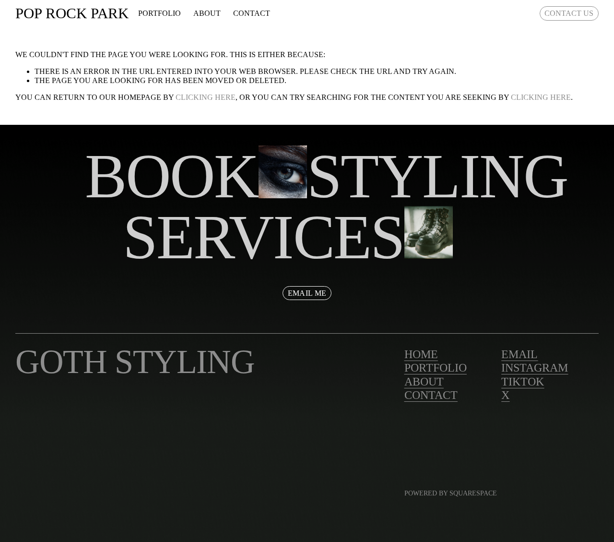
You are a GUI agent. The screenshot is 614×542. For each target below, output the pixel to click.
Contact (251, 13)
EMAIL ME (307, 293)
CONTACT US (568, 13)
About (207, 13)
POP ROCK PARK (72, 13)
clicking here (206, 97)
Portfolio (159, 13)
